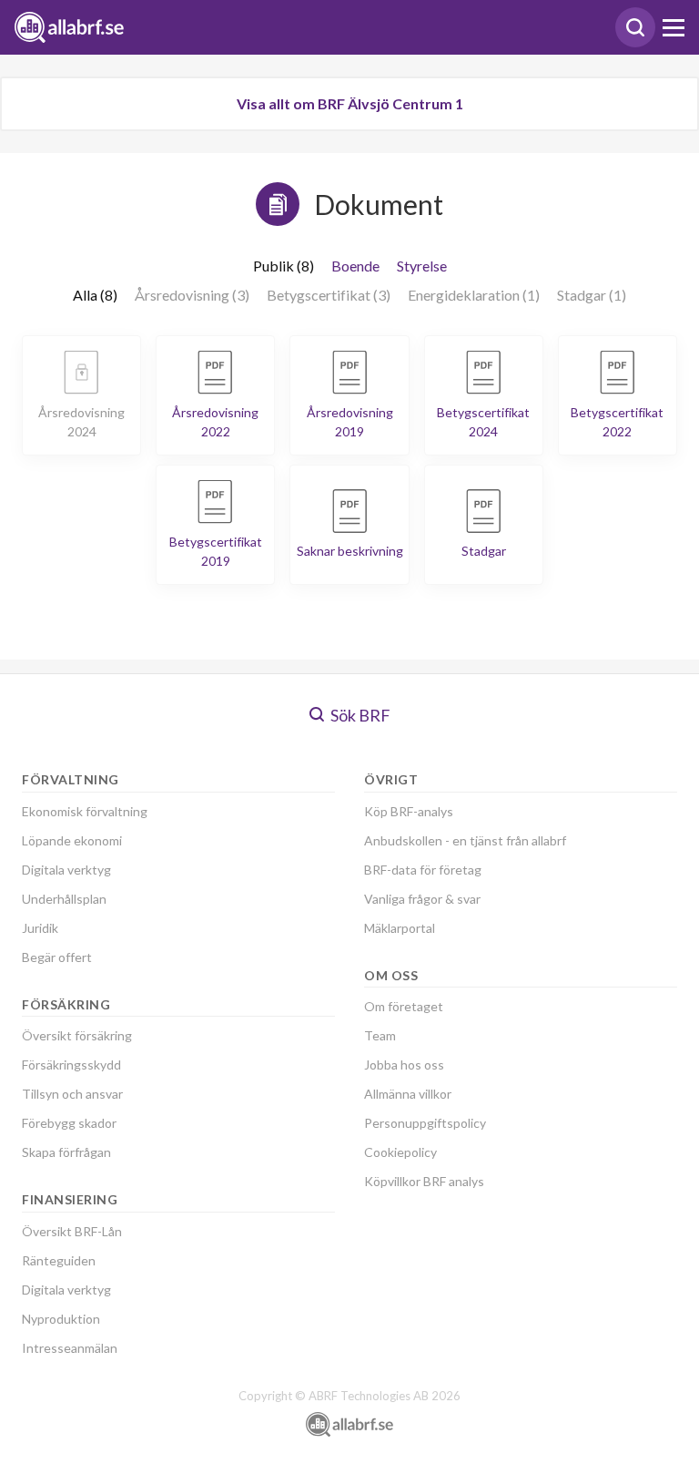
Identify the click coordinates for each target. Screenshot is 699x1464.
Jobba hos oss (404, 1064)
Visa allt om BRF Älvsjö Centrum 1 (350, 103)
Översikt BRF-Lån (72, 1231)
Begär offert (57, 957)
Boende (355, 265)
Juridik (40, 928)
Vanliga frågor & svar (422, 898)
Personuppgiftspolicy (425, 1123)
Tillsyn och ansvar (72, 1093)
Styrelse (422, 265)
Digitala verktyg (66, 869)
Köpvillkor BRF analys (424, 1181)
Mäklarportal (399, 928)
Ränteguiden (59, 1260)
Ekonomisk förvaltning (84, 811)
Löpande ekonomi (72, 840)
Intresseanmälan (69, 1348)
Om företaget (403, 1006)
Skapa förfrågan (66, 1152)
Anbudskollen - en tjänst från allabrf (465, 840)
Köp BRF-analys (408, 811)
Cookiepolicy (400, 1152)
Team (380, 1035)
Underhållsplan (64, 898)
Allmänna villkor (407, 1093)
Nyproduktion (61, 1318)
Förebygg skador (69, 1123)
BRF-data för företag (422, 869)
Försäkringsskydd (71, 1064)
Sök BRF (359, 715)
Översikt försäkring (77, 1035)
